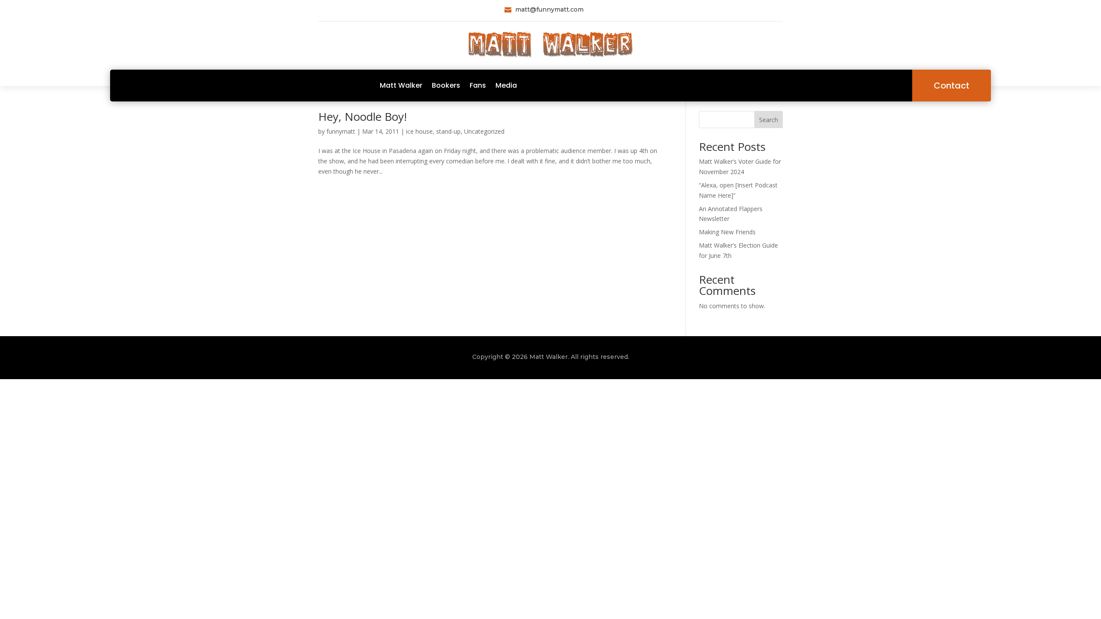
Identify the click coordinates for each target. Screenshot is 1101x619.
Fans (478, 85)
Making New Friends (727, 232)
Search (768, 120)
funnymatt (340, 131)
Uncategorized (484, 131)
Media (506, 85)
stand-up (448, 131)
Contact (951, 86)
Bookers (446, 85)
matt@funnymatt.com (549, 9)
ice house (419, 131)
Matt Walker (401, 85)
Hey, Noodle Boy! (362, 116)
